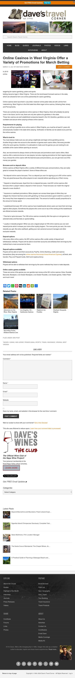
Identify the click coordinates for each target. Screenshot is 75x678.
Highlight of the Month (11, 591)
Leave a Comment (64, 67)
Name (5, 383)
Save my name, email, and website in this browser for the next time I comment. (30, 411)
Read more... (53, 649)
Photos (6, 630)
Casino (12, 342)
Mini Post (16, 338)
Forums (6, 622)
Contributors (42, 630)
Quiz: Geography (44, 591)
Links (5, 626)
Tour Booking (43, 598)
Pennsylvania (30, 342)
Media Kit (41, 641)
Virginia (59, 342)
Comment (7, 359)
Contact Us (42, 626)
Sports (38, 342)
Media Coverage (44, 637)
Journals (6, 598)
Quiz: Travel (42, 594)
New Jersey (19, 342)
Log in (71, 673)
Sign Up (47, 3)
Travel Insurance (48, 342)
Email (5, 391)
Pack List (41, 587)
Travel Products (43, 605)
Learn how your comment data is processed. (45, 428)
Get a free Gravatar (41, 423)
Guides (6, 587)
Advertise (41, 622)
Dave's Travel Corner (37, 14)
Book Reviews (43, 584)
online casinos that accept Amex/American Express (43, 254)
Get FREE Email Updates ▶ (15, 481)
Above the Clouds (10, 584)
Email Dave (42, 633)
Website (6, 400)
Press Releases (9, 602)
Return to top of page (9, 673)
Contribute (7, 619)
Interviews (7, 594)
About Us (41, 619)
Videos (6, 605)
